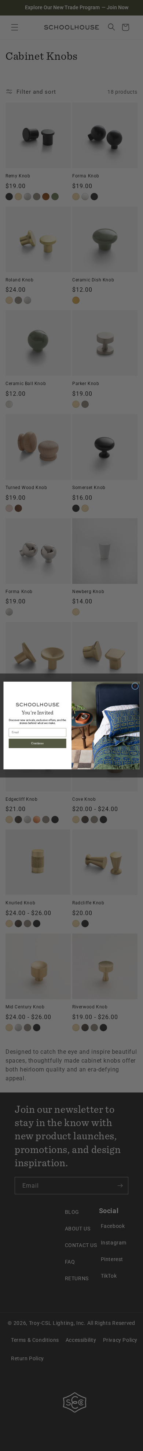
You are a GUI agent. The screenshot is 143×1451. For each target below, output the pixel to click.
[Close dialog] (135, 686)
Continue (37, 743)
